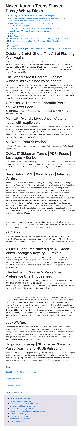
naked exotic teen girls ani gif (22, 408)
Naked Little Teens (13, 385)
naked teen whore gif (18, 413)
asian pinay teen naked (19, 416)
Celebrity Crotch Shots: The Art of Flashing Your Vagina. (32, 16)
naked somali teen (17, 421)
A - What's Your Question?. (20, 26)
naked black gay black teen (21, 401)
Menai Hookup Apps (14, 392)
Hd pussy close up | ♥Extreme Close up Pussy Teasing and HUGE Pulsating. (40, 49)
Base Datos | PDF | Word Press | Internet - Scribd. (30, 31)
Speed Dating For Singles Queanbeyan (21, 372)
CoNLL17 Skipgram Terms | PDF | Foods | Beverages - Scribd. (34, 28)
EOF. (12, 33)
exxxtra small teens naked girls (22, 406)
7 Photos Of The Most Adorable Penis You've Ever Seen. (32, 21)
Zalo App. (14, 36)
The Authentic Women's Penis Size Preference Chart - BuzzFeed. (35, 41)
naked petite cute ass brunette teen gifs (26, 403)
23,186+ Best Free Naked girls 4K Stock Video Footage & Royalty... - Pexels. (40, 38)
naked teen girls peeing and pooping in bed (27, 411)
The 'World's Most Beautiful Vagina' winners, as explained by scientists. (38, 18)
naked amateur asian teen (20, 398)
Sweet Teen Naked (13, 379)
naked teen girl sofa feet (20, 419)
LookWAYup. (15, 46)
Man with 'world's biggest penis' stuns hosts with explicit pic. (34, 23)
